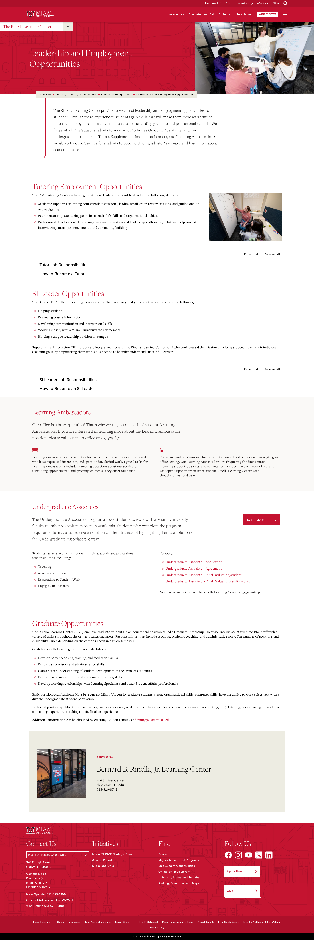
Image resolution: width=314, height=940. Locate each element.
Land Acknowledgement (98, 922)
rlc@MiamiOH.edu (110, 785)
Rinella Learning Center (116, 94)
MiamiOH (45, 94)
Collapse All (272, 254)
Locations (243, 3)
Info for (261, 3)
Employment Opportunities (176, 866)
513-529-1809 (56, 894)
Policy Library (157, 927)
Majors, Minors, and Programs (178, 860)
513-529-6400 (54, 906)
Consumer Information (69, 922)
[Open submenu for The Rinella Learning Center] (68, 26)
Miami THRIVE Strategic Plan (112, 854)
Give (276, 3)
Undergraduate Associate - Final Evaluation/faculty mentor (209, 581)
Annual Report (102, 860)
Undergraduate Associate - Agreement (194, 568)
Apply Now (267, 14)
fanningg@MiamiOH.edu (153, 719)
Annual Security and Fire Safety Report (218, 922)
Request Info (213, 3)
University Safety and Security (179, 877)
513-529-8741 (107, 789)
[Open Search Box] (285, 3)
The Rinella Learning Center (27, 26)
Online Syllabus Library (174, 872)
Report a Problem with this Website (262, 922)
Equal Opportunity (43, 922)
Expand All (251, 254)
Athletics (224, 14)
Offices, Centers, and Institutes (76, 94)
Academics (176, 14)
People (163, 854)
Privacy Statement (124, 922)
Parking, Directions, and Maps (178, 883)
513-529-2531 (63, 900)
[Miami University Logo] (40, 14)
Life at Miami (244, 14)
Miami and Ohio (103, 866)
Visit (229, 3)
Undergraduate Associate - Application (194, 562)
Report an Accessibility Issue (177, 922)
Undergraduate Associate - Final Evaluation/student (204, 575)
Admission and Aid (201, 14)
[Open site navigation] (285, 14)
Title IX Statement (148, 922)
